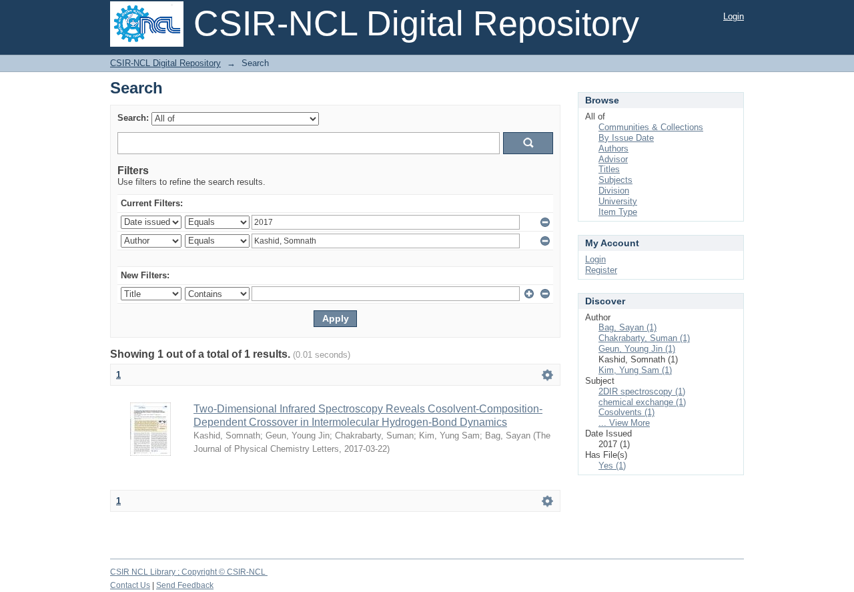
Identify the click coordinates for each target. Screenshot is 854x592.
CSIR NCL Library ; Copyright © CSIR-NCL (189, 572)
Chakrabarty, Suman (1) (644, 338)
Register (601, 270)
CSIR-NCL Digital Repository (165, 63)
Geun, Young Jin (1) (636, 349)
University (617, 201)
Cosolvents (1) (626, 412)
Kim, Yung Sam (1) (635, 370)
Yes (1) (612, 466)
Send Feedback (185, 585)
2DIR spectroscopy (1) (641, 391)
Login (733, 16)
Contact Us (130, 585)
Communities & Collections (650, 127)
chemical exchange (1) (642, 402)
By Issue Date (626, 138)
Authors (613, 148)
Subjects (615, 180)
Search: (133, 118)
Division (613, 191)
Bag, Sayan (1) (627, 327)
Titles (609, 169)
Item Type (617, 212)
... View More (624, 423)
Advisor (613, 159)
